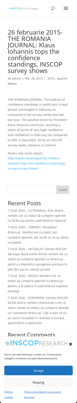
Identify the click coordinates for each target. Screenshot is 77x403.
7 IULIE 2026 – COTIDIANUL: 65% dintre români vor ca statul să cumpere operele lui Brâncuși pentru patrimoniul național (37, 215)
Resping (38, 382)
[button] (70, 344)
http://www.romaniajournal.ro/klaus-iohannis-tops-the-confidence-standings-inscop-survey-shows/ (37, 163)
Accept (38, 370)
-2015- (50, 78)
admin (16, 78)
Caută (63, 190)
